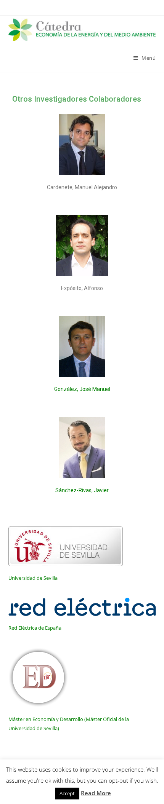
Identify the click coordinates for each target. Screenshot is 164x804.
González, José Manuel (82, 389)
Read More (96, 793)
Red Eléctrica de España (34, 627)
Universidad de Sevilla (33, 577)
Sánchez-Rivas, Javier (82, 490)
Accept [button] (67, 793)
